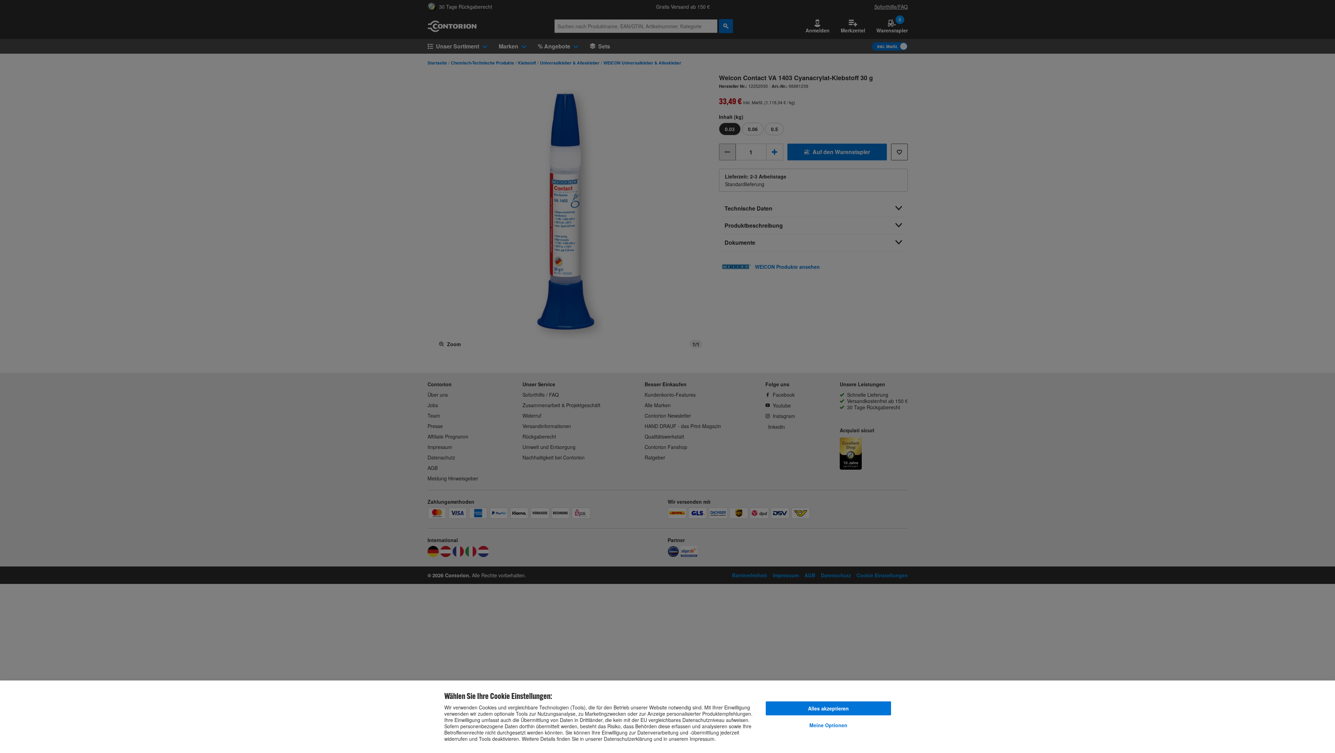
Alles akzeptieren (828, 708)
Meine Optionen (828, 725)
